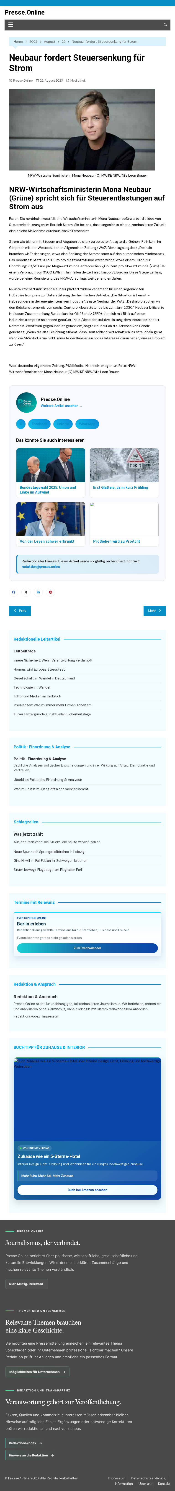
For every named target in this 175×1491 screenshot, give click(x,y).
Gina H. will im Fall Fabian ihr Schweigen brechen (50, 860)
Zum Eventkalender (87, 948)
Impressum (50, 1016)
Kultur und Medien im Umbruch (37, 696)
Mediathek (78, 81)
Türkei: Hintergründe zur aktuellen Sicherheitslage (52, 714)
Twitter (26, 592)
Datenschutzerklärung (148, 1478)
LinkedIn (63, 424)
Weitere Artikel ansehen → (62, 405)
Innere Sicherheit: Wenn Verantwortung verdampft (53, 660)
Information (124, 1483)
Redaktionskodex (27, 1016)
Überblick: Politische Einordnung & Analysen (48, 779)
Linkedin (38, 592)
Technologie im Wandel (32, 687)
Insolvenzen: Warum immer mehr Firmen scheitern (53, 705)
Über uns (145, 1483)
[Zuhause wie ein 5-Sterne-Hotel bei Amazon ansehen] (87, 1099)
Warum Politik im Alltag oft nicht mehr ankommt (51, 789)
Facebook (39, 424)
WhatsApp (87, 424)
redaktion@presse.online (41, 566)
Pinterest (50, 592)
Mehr (152, 611)
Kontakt (164, 1483)
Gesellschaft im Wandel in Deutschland (44, 678)
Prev (22, 611)
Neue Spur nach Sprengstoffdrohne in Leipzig (49, 851)
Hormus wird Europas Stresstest (39, 669)
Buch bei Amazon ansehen (87, 1190)
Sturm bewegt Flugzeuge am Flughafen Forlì (48, 869)
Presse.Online (25, 12)
